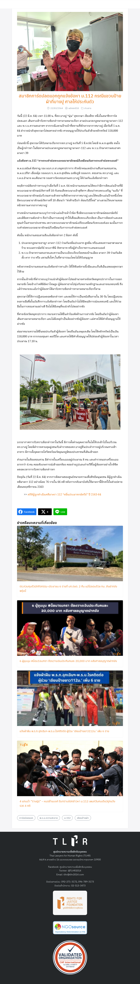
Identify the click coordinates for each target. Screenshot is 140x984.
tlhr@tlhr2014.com (74, 874)
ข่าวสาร (87, 108)
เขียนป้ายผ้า (83, 817)
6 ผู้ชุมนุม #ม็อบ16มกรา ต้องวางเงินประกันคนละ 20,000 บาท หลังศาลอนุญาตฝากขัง (68, 661)
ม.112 (67, 817)
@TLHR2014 (74, 870)
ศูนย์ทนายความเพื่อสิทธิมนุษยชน (76, 866)
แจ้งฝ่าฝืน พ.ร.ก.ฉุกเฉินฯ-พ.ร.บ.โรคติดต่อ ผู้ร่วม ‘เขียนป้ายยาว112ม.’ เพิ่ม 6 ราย (64, 731)
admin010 (73, 108)
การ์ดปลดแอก (26, 817)
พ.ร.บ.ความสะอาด (49, 817)
